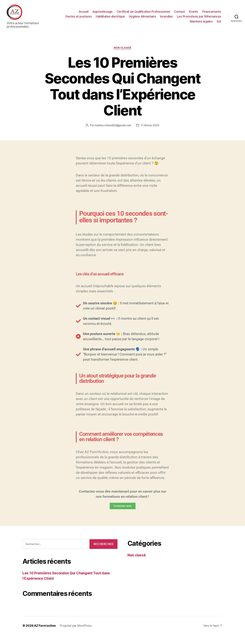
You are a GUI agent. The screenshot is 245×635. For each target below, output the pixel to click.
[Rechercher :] (54, 544)
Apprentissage (102, 11)
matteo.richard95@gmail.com (113, 125)
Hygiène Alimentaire (142, 16)
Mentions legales (201, 21)
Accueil (83, 11)
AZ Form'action (45, 625)
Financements (211, 11)
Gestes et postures (78, 16)
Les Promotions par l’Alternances (199, 16)
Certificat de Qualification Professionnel (143, 11)
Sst (219, 21)
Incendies (166, 16)
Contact (179, 11)
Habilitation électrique (110, 16)
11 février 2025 (150, 125)
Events (193, 11)
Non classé (122, 47)
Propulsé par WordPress (76, 625)
